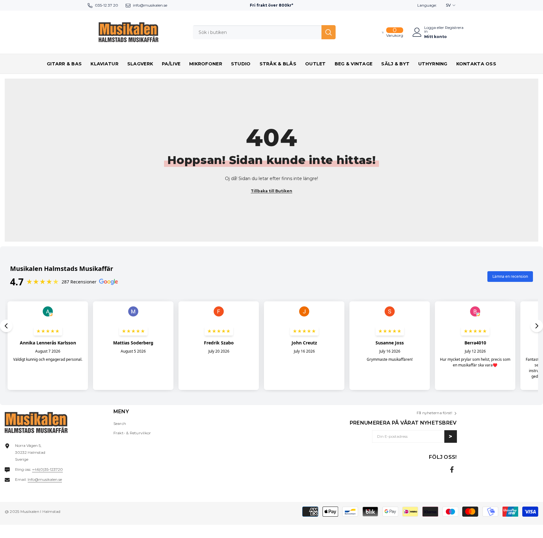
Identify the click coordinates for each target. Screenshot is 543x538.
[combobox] (257, 32)
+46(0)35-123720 (47, 469)
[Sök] (264, 32)
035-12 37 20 (106, 5)
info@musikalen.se (150, 5)
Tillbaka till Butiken (271, 191)
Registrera (454, 28)
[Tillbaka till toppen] (527, 528)
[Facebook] (452, 469)
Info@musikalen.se (45, 479)
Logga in (430, 29)
